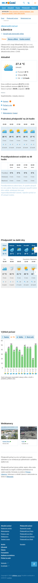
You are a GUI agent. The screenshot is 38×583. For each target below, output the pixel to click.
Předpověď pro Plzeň (26, 539)
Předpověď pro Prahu (26, 531)
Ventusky (4, 563)
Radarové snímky (6, 528)
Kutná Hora (6, 441)
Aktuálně (11, 8)
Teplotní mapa (5, 539)
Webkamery (4, 536)
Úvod (4, 8)
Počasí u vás (7, 105)
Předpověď (26, 8)
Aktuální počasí (6, 526)
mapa (15, 113)
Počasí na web (6, 558)
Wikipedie (9, 477)
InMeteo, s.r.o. (16, 575)
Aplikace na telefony (8, 555)
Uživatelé (4, 547)
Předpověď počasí (12, 18)
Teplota (6, 337)
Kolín (23, 441)
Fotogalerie (5, 552)
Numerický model (25, 528)
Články (3, 550)
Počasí (4, 39)
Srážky (21, 337)
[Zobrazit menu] (35, 3)
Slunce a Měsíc (13, 39)
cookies (9, 578)
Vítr (14, 337)
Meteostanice (7, 113)
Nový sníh (30, 337)
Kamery (5, 101)
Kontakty (22, 544)
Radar (18, 8)
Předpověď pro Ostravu (27, 536)
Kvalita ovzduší (25, 39)
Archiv (3, 544)
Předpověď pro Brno (26, 534)
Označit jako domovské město (13, 34)
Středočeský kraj (26, 18)
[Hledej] (24, 3)
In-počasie (4, 566)
